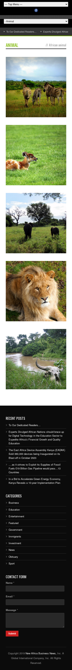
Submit (12, 633)
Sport (12, 563)
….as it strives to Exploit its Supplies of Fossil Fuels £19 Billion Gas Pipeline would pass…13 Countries (34, 468)
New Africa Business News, (41, 653)
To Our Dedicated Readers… (21, 31)
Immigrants (15, 536)
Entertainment (16, 516)
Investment (15, 543)
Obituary (13, 556)
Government (15, 529)
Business (14, 502)
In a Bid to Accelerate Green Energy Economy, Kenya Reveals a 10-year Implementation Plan (35, 481)
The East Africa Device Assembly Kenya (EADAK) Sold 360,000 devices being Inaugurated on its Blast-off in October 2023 (37, 453)
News (12, 550)
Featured (13, 523)
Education (14, 509)
